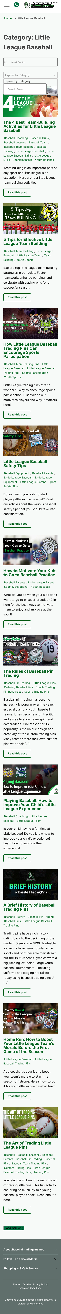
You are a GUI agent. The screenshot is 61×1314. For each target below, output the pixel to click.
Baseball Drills (40, 138)
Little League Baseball (30, 151)
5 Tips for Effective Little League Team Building (27, 241)
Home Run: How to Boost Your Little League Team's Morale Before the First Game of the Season (28, 1045)
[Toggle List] (50, 86)
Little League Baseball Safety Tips (25, 463)
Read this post (17, 192)
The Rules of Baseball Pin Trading (28, 673)
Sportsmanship (22, 159)
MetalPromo (36, 1303)
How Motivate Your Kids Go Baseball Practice (29, 572)
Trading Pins (41, 1172)
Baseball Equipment (16, 473)
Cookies (27, 1284)
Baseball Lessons (15, 142)
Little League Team (29, 255)
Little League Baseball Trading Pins (27, 923)
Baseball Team (38, 142)
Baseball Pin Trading (17, 683)
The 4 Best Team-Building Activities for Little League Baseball (29, 126)
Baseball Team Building (19, 146)
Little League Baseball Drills (28, 153)
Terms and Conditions (29, 1288)
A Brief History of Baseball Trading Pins (29, 907)
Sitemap (17, 1284)
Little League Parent (33, 482)
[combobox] (25, 86)
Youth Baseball (44, 159)
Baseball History (14, 916)
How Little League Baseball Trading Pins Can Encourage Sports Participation (30, 350)
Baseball (9, 1154)
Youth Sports (24, 259)
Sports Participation (35, 372)
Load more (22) (14, 1228)
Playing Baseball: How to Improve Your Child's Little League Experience (29, 804)
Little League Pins (44, 683)
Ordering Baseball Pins (18, 687)
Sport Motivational (16, 586)
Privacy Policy (40, 1284)
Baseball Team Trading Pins (21, 364)
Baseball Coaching (16, 138)
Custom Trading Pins (17, 1168)
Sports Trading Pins (36, 691)
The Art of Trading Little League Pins (27, 1145)
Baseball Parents (42, 473)
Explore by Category (17, 81)
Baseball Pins (12, 921)
